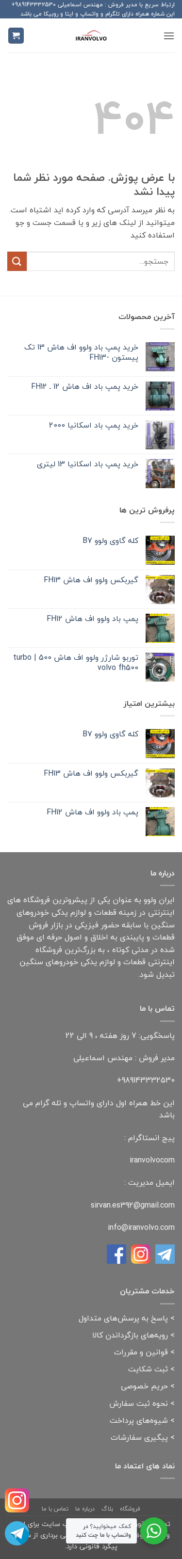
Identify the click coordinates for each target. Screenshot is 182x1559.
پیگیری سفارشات (139, 1437)
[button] (169, 36)
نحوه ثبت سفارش (138, 1403)
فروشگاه (130, 1509)
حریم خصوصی (144, 1386)
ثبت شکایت (148, 1369)
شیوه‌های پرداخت (139, 1420)
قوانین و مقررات (141, 1352)
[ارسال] (17, 261)
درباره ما (85, 1509)
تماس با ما (55, 1509)
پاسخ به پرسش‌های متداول (123, 1318)
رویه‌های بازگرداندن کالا (130, 1335)
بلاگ (107, 1509)
